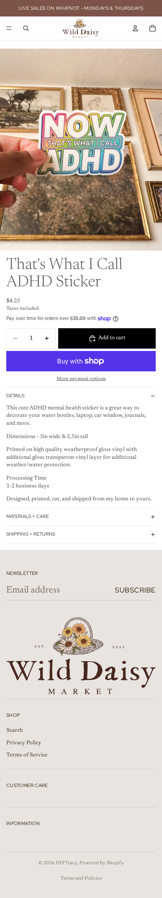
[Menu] (9, 28)
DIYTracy (66, 863)
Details (15, 396)
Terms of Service (27, 755)
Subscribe (135, 589)
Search (14, 730)
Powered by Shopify (101, 863)
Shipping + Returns (30, 534)
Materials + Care (27, 516)
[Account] (135, 28)
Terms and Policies (81, 878)
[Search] (26, 28)
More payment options (81, 378)
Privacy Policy (23, 743)
